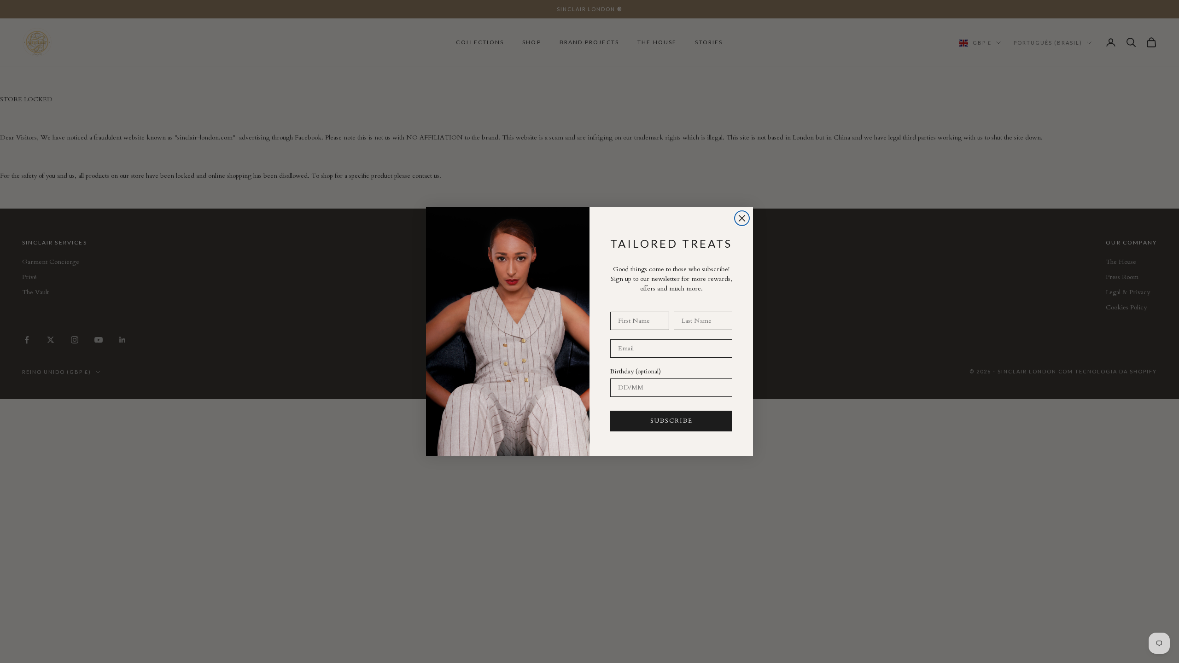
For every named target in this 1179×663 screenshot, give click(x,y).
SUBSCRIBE (671, 421)
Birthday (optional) (635, 371)
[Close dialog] (742, 218)
